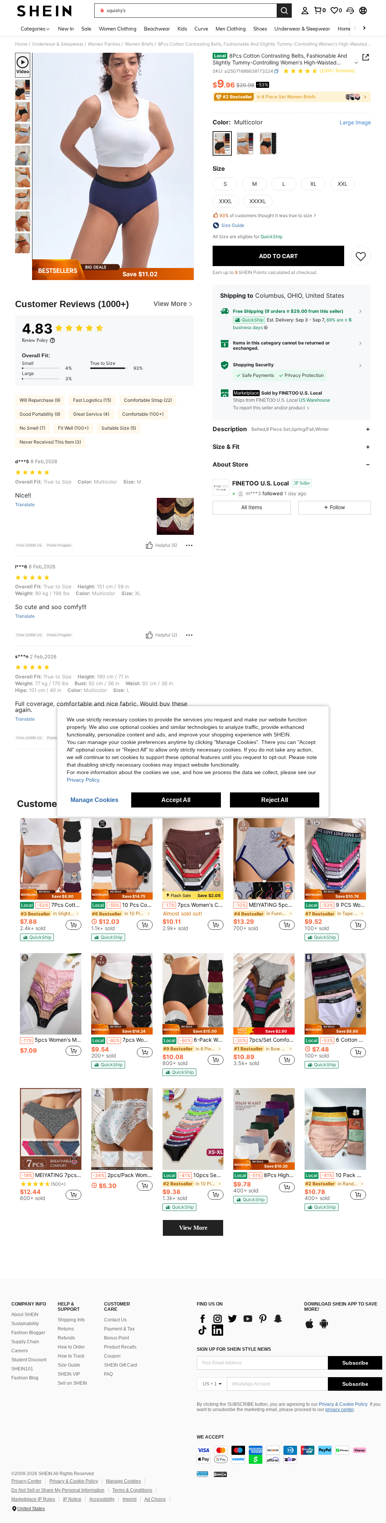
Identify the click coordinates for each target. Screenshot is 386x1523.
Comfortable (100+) (143, 414)
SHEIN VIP (69, 1374)
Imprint (129, 1499)
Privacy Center (26, 1481)
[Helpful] (149, 545)
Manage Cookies (123, 1481)
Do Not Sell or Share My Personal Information (57, 1490)
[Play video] (113, 161)
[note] (50, 894)
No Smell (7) (32, 428)
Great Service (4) (91, 414)
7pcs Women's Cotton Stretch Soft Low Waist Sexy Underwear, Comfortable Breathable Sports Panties (194, 905)
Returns (66, 1329)
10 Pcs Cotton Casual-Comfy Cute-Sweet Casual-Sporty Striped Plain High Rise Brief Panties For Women (122, 905)
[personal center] (304, 10)
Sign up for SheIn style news (234, 1349)
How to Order (71, 1347)
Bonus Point (116, 1338)
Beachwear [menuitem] (157, 29)
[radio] (222, 143)
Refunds (66, 1338)
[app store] (309, 1327)
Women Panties (104, 44)
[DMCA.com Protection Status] (220, 1474)
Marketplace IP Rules (33, 1499)
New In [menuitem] (66, 29)
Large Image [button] (355, 122)
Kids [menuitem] (182, 29)
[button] (350, 10)
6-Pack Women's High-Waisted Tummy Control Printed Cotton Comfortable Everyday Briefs (194, 1040)
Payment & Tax (119, 1329)
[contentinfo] (289, 1455)
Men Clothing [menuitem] (231, 29)
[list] (247, 1324)
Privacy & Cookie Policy (343, 1404)
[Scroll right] (364, 28)
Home (21, 44)
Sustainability (25, 1323)
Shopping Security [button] (253, 364)
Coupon (112, 1356)
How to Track (71, 1356)
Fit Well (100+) (73, 428)
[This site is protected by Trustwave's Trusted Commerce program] (202, 1474)
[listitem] (50, 879)
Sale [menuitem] (86, 29)
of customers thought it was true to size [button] (265, 215)
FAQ (108, 1374)
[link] (319, 10)
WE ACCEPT (210, 1437)
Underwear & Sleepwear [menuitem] (302, 29)
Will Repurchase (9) (40, 400)
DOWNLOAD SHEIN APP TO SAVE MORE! (340, 1307)
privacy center (339, 1409)
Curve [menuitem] (201, 29)
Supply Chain (25, 1341)
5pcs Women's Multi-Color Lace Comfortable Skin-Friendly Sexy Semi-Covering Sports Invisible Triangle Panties (51, 1040)
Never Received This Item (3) (50, 442)
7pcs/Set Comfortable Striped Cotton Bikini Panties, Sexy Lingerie (265, 1040)
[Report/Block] (189, 545)
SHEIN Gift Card (120, 1365)
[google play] (324, 1327)
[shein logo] (44, 10)
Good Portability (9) (40, 414)
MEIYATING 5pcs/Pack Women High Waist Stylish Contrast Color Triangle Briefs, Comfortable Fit (265, 905)
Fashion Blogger (28, 1332)
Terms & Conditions (132, 1490)
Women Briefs (139, 44)
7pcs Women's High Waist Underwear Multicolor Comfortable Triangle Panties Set (122, 1040)
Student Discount (28, 1359)
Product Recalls (120, 1347)
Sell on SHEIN (72, 1383)
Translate (25, 504)
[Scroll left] (355, 28)
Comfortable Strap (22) (148, 400)
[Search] (284, 10)
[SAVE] (361, 256)
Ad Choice (155, 1499)
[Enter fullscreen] (187, 262)
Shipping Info (71, 1319)
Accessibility (102, 1499)
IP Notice (72, 1499)
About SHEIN (24, 1314)
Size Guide (69, 1365)
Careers (19, 1350)
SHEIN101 (22, 1368)
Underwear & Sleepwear (57, 44)
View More (193, 1228)
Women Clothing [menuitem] (117, 29)
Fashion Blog (24, 1378)
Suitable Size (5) (118, 428)
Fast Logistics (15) (92, 400)
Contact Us (115, 1319)
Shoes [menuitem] (260, 29)
